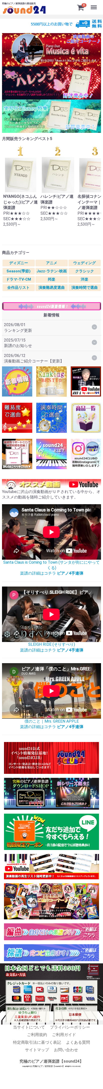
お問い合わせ (66, 1049)
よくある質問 (78, 1042)
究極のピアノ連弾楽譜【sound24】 (52, 1061)
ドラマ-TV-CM (18, 279)
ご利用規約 (37, 1034)
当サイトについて (29, 1027)
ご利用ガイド (64, 1034)
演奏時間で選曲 (85, 287)
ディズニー (18, 263)
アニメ (51, 263)
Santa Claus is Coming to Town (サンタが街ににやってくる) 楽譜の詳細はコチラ (51, 568)
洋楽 (84, 279)
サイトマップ (37, 1049)
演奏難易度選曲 (51, 287)
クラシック (84, 271)
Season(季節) (18, 271)
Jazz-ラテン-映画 (51, 271)
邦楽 (51, 279)
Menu (94, 4)
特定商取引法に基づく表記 (37, 1042)
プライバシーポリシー (70, 1027)
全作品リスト (18, 287)
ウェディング (84, 263)
